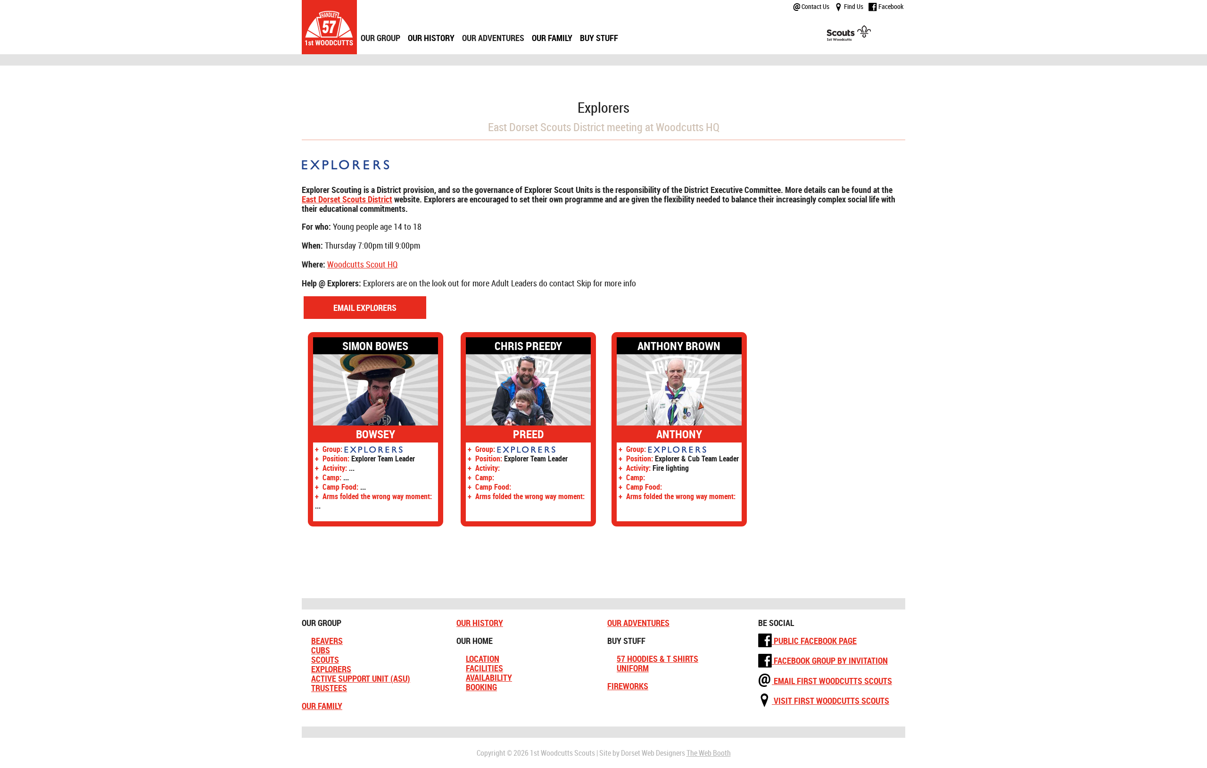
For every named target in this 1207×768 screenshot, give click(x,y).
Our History (431, 37)
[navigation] (489, 27)
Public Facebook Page (814, 640)
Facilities (484, 668)
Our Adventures (638, 622)
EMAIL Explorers (365, 307)
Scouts (325, 659)
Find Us (853, 6)
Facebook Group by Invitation (830, 660)
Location (482, 658)
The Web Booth (708, 753)
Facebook (890, 6)
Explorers (331, 669)
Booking (481, 687)
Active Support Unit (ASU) (360, 678)
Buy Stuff (599, 37)
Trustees (329, 687)
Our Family (552, 37)
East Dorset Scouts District (347, 199)
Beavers (327, 640)
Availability (489, 677)
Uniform (633, 668)
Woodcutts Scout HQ (362, 264)
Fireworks (627, 686)
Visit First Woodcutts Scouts (830, 700)
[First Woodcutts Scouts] (329, 27)
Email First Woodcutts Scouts (832, 680)
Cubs (320, 650)
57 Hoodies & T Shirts (657, 658)
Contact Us (814, 6)
